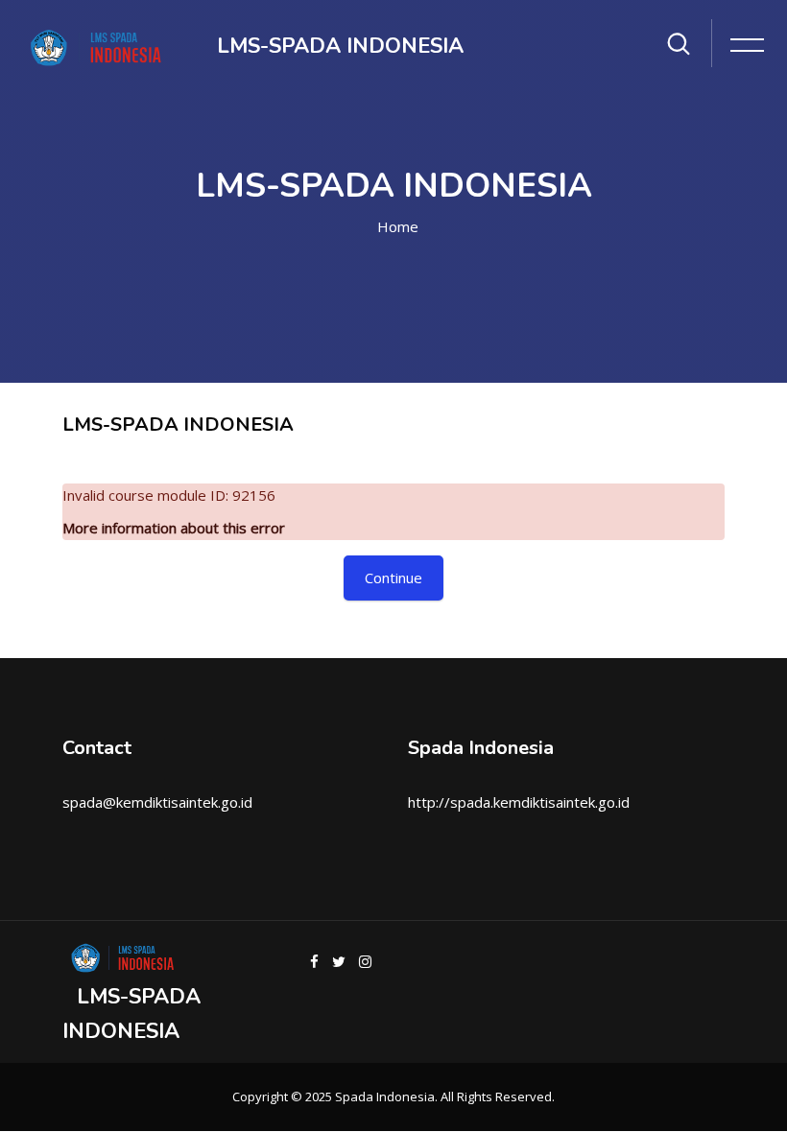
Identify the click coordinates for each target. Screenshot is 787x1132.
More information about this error (173, 527)
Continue (393, 577)
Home (397, 226)
